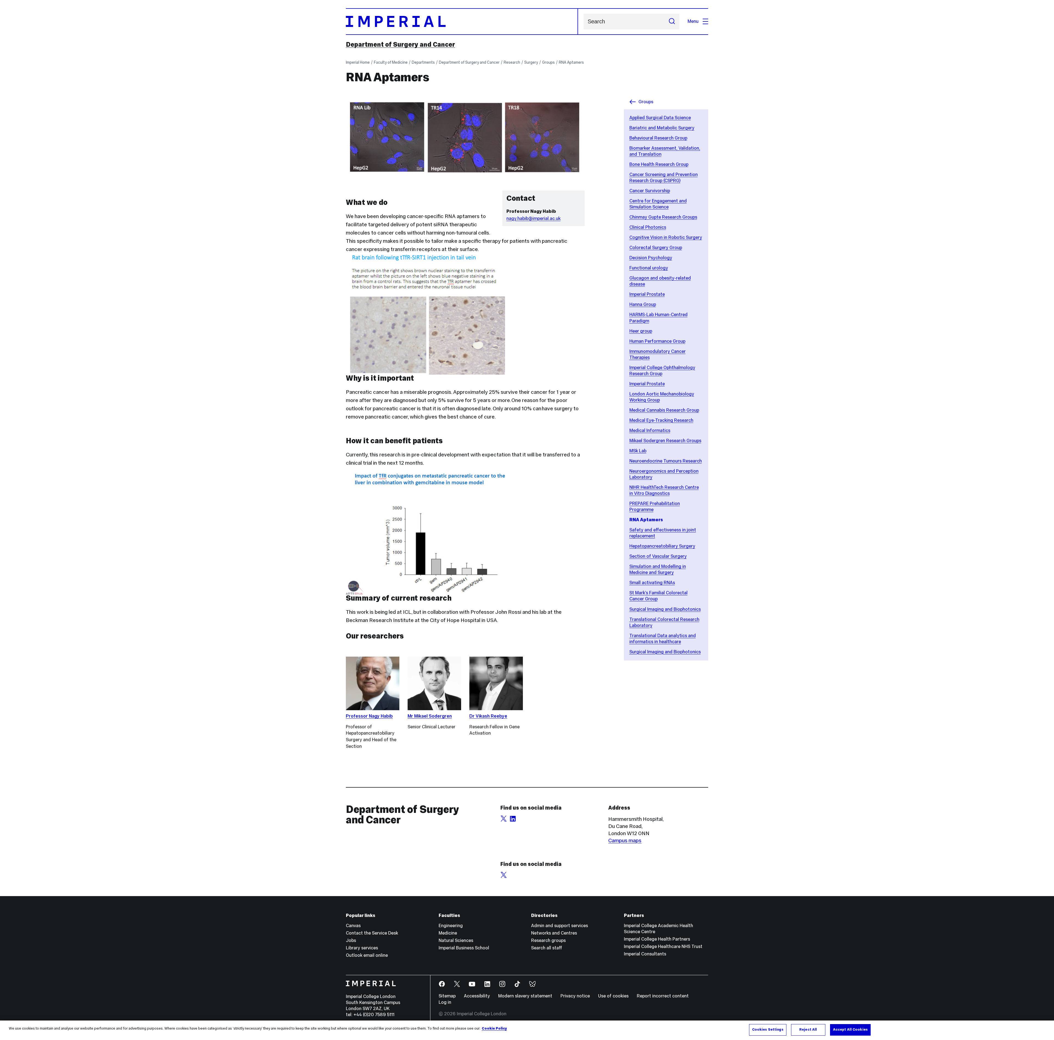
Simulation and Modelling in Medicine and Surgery (657, 569)
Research (512, 62)
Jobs (351, 940)
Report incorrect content (663, 996)
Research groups (548, 940)
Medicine (448, 933)
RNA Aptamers (571, 62)
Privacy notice (575, 996)
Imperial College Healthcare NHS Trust (663, 946)
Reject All (808, 1029)
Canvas (353, 926)
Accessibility (477, 996)
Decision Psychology (650, 258)
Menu (693, 21)
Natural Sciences (456, 940)
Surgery (531, 62)
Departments (423, 62)
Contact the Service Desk (372, 933)
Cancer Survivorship (649, 191)
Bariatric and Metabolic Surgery (661, 128)
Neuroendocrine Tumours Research (665, 461)
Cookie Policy (494, 1028)
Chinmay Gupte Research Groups (663, 217)
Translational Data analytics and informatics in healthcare (662, 639)
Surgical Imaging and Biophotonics (665, 609)
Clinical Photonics (647, 227)
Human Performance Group (657, 341)
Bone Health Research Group (658, 164)
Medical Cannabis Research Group (664, 410)
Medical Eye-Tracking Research (661, 420)
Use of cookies (613, 996)
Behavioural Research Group (658, 138)
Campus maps (624, 840)
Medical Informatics (649, 430)
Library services (362, 948)
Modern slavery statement (525, 996)
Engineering (451, 926)
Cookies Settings (767, 1029)
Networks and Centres (554, 933)
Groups (548, 62)
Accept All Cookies (850, 1029)
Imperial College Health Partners (657, 939)
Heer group (640, 331)
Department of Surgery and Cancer (400, 44)
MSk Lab (637, 451)
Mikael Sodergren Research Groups (665, 441)
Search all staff (546, 948)
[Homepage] (462, 21)
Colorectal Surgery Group (655, 247)
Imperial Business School (464, 948)
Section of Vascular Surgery (658, 556)
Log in (445, 1002)
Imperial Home (358, 62)
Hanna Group (642, 304)
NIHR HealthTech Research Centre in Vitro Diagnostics (664, 490)
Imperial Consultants (645, 954)
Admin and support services (559, 926)
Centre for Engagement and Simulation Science (658, 204)
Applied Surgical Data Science (660, 118)
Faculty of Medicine (391, 62)
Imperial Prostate (647, 294)
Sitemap (447, 996)
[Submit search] (672, 21)
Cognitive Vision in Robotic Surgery (665, 237)
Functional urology (648, 268)
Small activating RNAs (652, 582)
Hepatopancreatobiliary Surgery (662, 546)
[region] (527, 1030)
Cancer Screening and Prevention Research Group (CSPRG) (663, 177)
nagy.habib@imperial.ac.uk (533, 218)
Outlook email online (367, 955)
